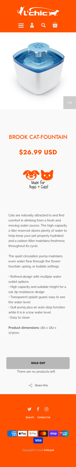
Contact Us (43, 417)
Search (44, 25)
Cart (55, 25)
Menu (21, 25)
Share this (41, 385)
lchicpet (49, 450)
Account (32, 25)
